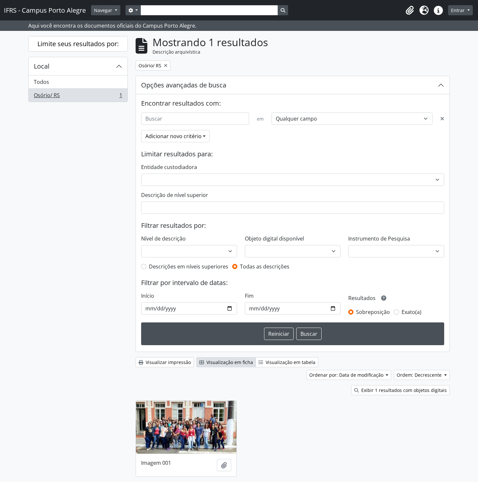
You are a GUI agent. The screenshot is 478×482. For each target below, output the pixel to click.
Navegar (103, 10)
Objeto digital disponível (274, 238)
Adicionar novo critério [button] (173, 136)
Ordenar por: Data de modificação (347, 375)
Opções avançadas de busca (183, 85)
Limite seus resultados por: (78, 43)
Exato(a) (411, 312)
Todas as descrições (264, 266)
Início (147, 295)
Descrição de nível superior (174, 195)
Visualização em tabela (289, 362)
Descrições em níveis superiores (188, 266)
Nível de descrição (163, 238)
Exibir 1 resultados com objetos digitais (403, 390)
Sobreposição (373, 312)
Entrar (458, 10)
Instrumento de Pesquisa (379, 238)
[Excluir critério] (442, 119)
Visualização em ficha (229, 362)
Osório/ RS (77, 97)
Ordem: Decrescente (420, 375)
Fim (249, 295)
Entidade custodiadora (169, 167)
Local (41, 66)
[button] (410, 10)
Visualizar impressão (167, 362)
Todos (41, 81)
